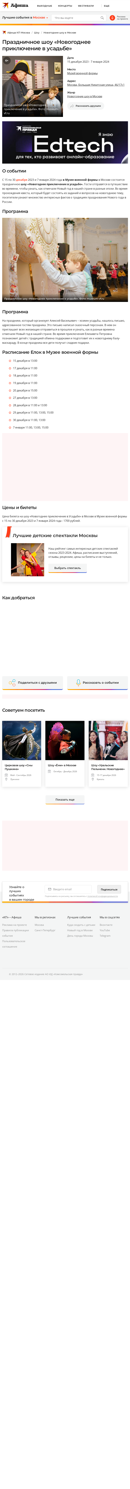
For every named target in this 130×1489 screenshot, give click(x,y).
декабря (21, 180)
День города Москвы (80, 935)
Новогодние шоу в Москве (60, 32)
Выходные (44, 5)
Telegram (105, 935)
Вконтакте (106, 924)
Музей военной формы (82, 73)
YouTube (105, 930)
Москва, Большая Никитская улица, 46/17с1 (96, 85)
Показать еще (65, 799)
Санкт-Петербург (45, 930)
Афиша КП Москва (18, 32)
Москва (39, 924)
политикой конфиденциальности (103, 896)
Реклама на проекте (122, 17)
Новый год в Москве (80, 930)
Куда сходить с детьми (81, 924)
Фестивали (86, 5)
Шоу (36, 32)
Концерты (65, 5)
